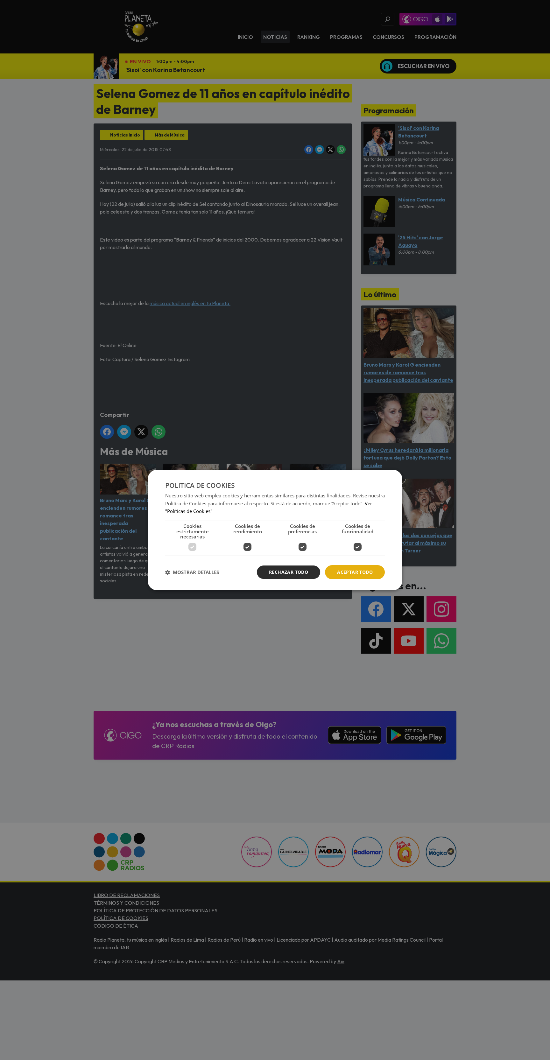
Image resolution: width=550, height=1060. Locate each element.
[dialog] (275, 530)
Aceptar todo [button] (355, 572)
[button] (192, 572)
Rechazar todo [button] (288, 572)
